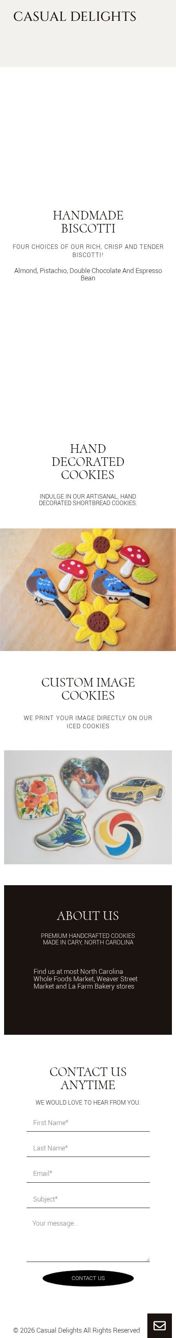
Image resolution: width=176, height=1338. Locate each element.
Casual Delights (75, 17)
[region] (88, 123)
